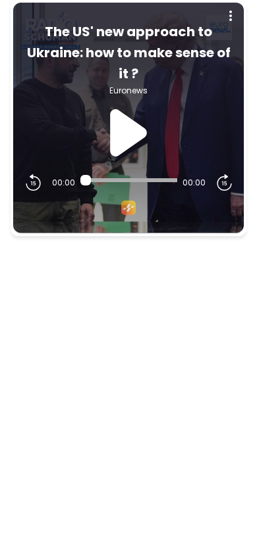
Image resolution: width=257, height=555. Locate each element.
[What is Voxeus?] (128, 208)
